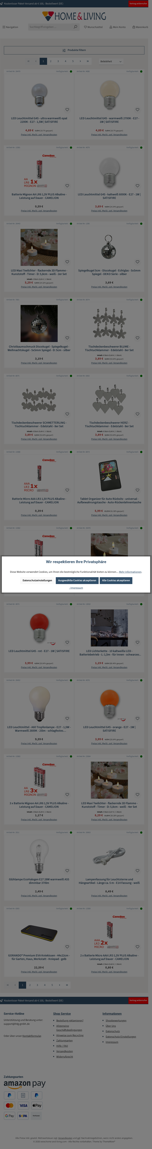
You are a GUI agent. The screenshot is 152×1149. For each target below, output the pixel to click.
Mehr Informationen (130, 572)
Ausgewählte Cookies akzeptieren (77, 580)
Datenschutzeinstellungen (37, 580)
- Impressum (76, 588)
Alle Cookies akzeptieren (116, 580)
